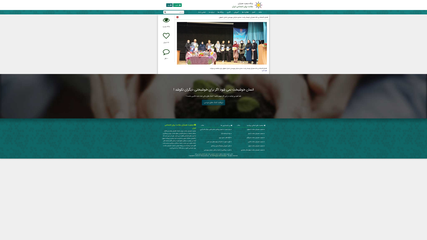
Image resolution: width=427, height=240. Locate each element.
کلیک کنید (264, 71)
